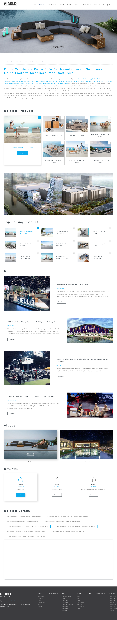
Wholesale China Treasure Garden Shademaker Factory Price (62, 521)
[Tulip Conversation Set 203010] (74, 228)
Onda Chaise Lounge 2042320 (62, 257)
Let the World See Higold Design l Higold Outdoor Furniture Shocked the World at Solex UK (83, 360)
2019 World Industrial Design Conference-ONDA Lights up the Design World (32, 322)
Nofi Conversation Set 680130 (77, 161)
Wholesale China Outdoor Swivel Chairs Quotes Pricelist (28, 81)
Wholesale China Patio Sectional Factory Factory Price (22, 521)
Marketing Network (86, 4)
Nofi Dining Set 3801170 (61, 245)
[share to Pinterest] (22, 600)
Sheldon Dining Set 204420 (99, 245)
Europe (78, 600)
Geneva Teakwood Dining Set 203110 (53, 161)
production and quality (67, 604)
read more (61, 302)
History (63, 598)
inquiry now (22, 153)
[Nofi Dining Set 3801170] (74, 241)
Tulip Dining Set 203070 (77, 135)
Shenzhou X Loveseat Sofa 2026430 (100, 135)
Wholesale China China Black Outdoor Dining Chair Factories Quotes (45, 84)
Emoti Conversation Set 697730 (27, 232)
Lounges (40, 600)
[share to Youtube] (8, 600)
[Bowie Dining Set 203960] (38, 241)
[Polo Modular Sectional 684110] (110, 253)
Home (34, 4)
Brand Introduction (66, 596)
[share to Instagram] (19, 600)
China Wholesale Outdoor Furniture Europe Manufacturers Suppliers (26, 536)
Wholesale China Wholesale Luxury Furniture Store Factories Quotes (75, 526)
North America (80, 606)
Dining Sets (40, 598)
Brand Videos (65, 608)
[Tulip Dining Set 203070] (86, 117)
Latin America (80, 602)
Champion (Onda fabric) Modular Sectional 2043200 (26, 257)
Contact (76, 4)
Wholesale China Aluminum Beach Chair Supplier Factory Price (67, 81)
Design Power (65, 602)
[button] (4, 31)
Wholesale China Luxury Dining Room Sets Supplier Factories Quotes (67, 517)
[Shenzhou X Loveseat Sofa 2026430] (109, 117)
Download (64, 610)
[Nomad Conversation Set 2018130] (109, 142)
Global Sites (97, 4)
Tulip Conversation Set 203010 (62, 232)
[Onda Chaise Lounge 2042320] (74, 253)
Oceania (79, 608)
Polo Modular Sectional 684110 (98, 257)
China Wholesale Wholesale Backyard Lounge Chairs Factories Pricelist (27, 526)
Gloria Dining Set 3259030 (99, 232)
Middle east (80, 604)
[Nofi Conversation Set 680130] (86, 142)
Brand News (64, 606)
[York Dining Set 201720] (62, 117)
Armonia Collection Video (30, 462)
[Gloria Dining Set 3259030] (110, 228)
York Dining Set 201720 (53, 135)
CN (109, 4)
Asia (78, 598)
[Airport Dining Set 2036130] (39, 117)
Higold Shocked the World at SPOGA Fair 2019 (72, 284)
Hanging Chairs (41, 602)
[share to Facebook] (4, 600)
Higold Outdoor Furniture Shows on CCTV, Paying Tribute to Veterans (30, 396)
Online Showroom (51, 4)
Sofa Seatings (41, 596)
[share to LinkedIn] (11, 600)
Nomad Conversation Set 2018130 (100, 161)
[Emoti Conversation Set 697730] (38, 228)
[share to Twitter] (15, 600)
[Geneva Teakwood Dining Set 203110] (62, 142)
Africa (78, 596)
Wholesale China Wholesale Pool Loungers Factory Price (68, 531)
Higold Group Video (86, 462)
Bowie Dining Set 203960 (26, 245)
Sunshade (40, 604)
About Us (61, 4)
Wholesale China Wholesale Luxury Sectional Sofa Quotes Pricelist (26, 531)
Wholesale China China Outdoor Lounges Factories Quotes (24, 517)
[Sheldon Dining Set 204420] (110, 241)
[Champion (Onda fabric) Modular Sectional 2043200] (38, 253)
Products (41, 4)
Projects (69, 4)
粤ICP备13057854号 (5, 606)
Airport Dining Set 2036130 (22, 147)
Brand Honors (65, 600)
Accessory (40, 606)
